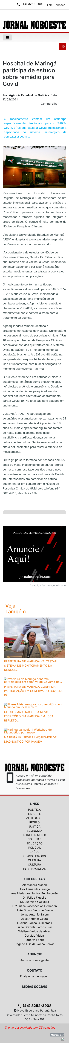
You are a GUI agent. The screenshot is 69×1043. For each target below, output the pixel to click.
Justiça (34, 826)
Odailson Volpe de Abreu (34, 931)
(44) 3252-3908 (34, 1006)
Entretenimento (34, 835)
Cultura (34, 860)
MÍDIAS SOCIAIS (34, 986)
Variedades (34, 818)
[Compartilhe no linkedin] (62, 104)
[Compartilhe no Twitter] (64, 104)
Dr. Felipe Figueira (35, 897)
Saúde (34, 852)
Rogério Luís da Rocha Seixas (34, 944)
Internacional (34, 868)
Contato (34, 970)
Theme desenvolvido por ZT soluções (30, 1027)
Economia (34, 830)
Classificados (34, 856)
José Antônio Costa (34, 918)
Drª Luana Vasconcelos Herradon (34, 906)
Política (34, 809)
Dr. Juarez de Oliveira (34, 902)
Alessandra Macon (34, 885)
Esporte (34, 814)
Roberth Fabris (34, 940)
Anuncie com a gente (34, 960)
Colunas (34, 839)
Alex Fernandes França (34, 889)
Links (34, 804)
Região (34, 822)
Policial (34, 847)
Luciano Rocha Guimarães (34, 923)
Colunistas (34, 879)
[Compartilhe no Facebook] (65, 104)
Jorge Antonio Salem (35, 914)
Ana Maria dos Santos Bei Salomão (34, 893)
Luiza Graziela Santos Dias (34, 927)
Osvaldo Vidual (34, 935)
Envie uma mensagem (34, 976)
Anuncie (34, 954)
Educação (34, 843)
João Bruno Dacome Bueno (34, 910)
